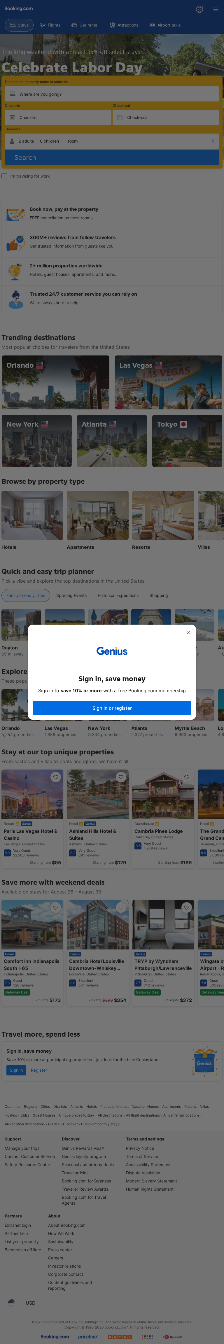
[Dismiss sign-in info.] (188, 633)
